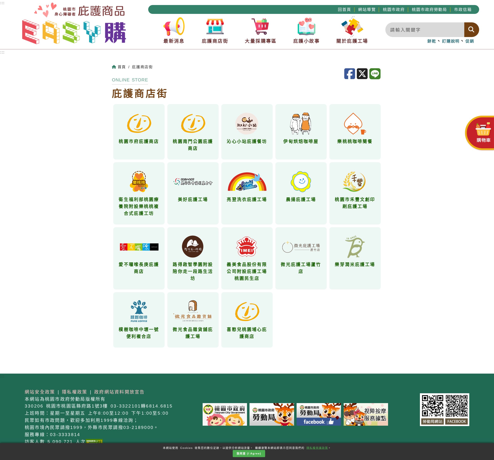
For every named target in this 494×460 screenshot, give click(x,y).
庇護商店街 (215, 41)
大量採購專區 (261, 41)
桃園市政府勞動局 (429, 9)
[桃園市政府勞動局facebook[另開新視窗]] (319, 414)
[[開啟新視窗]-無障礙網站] (94, 441)
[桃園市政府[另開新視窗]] (225, 414)
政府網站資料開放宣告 (119, 391)
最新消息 (174, 41)
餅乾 (431, 41)
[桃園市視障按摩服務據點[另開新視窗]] (366, 414)
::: (2, 52)
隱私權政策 (74, 391)
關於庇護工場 (352, 41)
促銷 (469, 41)
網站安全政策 (40, 391)
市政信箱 (463, 9)
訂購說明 (451, 41)
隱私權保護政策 (317, 447)
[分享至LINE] (375, 74)
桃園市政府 (394, 9)
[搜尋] (471, 29)
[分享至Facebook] (350, 74)
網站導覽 (367, 9)
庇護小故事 (306, 41)
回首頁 (344, 9)
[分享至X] (363, 74)
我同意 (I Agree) (249, 453)
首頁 (122, 67)
